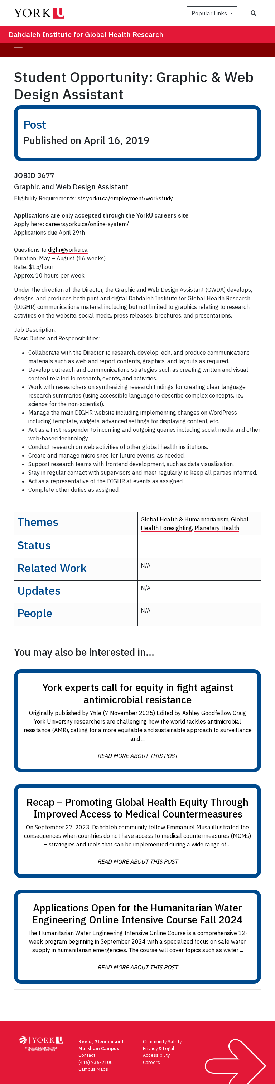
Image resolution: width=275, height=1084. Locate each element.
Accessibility (156, 1055)
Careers (151, 1062)
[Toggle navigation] (18, 50)
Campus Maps (93, 1069)
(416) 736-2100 (95, 1062)
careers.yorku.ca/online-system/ (87, 224)
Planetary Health (216, 527)
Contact (86, 1055)
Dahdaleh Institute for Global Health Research (86, 34)
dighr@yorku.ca (68, 249)
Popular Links (210, 13)
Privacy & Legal (158, 1048)
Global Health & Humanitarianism (184, 519)
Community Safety (162, 1042)
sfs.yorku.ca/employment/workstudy (125, 198)
